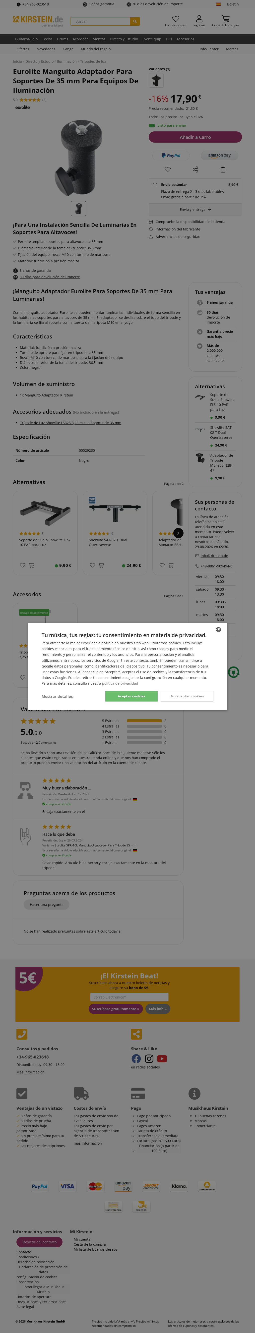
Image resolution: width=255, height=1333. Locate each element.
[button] (57, 696)
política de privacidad (120, 683)
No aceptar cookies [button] (187, 696)
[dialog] (127, 666)
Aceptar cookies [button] (131, 696)
